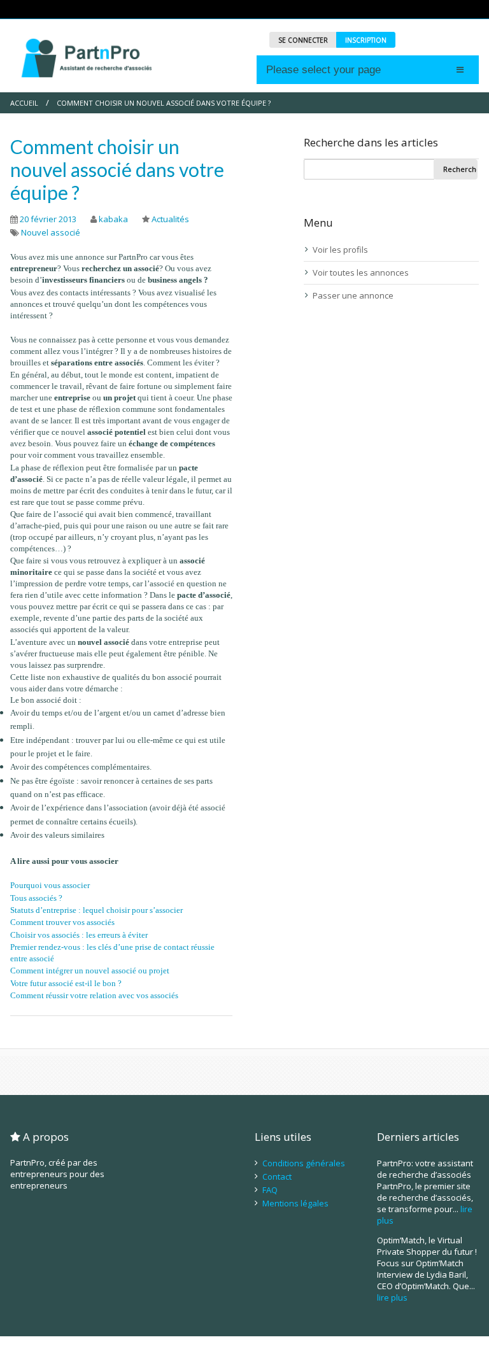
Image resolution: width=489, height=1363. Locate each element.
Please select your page (323, 70)
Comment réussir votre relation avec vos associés (94, 995)
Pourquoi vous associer (50, 885)
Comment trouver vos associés (62, 922)
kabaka (113, 219)
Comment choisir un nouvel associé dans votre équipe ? (117, 169)
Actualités (170, 219)
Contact (277, 1176)
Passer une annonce (353, 295)
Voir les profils (340, 249)
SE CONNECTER (303, 40)
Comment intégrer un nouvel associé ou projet (89, 970)
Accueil (24, 103)
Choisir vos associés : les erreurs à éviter (79, 935)
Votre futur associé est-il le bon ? (66, 983)
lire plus (392, 1297)
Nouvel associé (50, 232)
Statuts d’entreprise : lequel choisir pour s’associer (96, 910)
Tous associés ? (36, 898)
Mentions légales (295, 1203)
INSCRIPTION (365, 40)
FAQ (270, 1190)
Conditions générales (303, 1163)
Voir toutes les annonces (361, 272)
